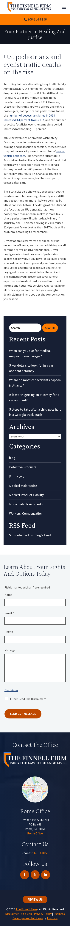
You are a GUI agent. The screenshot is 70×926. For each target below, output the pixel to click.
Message (9, 650)
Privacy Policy (43, 914)
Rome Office (35, 833)
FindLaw (52, 918)
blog (12, 458)
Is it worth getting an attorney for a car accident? (34, 397)
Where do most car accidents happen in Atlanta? (35, 382)
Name (8, 595)
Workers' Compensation (26, 513)
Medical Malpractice (23, 486)
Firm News (16, 476)
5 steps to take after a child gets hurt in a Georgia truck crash (35, 412)
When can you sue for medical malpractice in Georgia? (30, 353)
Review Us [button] (35, 899)
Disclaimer (11, 690)
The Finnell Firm (26, 909)
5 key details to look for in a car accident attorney (31, 368)
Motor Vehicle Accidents (26, 504)
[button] (64, 7)
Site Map (26, 914)
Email (9, 613)
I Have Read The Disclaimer (28, 699)
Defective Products (22, 467)
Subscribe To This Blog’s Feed (30, 535)
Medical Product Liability (26, 495)
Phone (8, 631)
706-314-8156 (37, 19)
